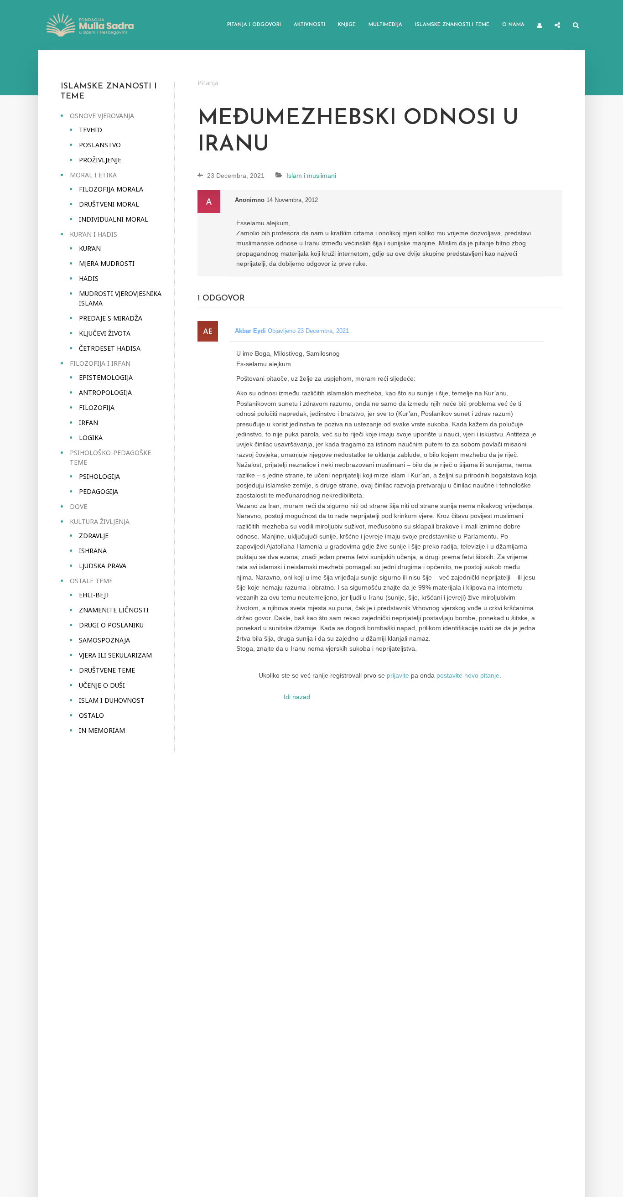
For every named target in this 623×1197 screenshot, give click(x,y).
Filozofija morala (111, 189)
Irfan (88, 422)
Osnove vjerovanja (102, 115)
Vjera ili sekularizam (115, 655)
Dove (78, 506)
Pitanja (207, 82)
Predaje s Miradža (110, 318)
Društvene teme (107, 670)
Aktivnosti (309, 24)
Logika (91, 437)
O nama (513, 24)
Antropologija (105, 392)
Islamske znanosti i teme (452, 24)
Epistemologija (106, 377)
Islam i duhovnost (112, 700)
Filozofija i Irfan (100, 363)
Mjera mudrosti (107, 263)
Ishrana (93, 550)
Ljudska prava (102, 565)
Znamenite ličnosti (114, 610)
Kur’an (90, 248)
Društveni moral (109, 204)
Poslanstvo (100, 144)
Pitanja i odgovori (254, 24)
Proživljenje (100, 159)
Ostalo (91, 715)
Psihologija (99, 476)
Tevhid (90, 129)
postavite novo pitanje (467, 675)
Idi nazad (297, 696)
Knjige (347, 24)
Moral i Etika (93, 175)
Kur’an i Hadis (93, 234)
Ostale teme (91, 580)
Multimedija (385, 24)
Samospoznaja (104, 640)
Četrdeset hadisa (109, 348)
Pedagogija (98, 491)
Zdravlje (94, 535)
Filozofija (96, 407)
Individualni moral (113, 219)
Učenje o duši (102, 685)
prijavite (398, 675)
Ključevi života (104, 333)
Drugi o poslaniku (111, 625)
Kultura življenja (100, 521)
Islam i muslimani (311, 175)
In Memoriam (102, 730)
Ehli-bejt (94, 595)
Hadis (89, 278)
